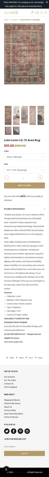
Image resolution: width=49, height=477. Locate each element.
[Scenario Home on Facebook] (13, 431)
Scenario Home (19, 472)
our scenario (9, 377)
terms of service (11, 417)
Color (6, 151)
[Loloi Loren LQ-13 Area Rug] (24, 53)
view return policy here (13, 342)
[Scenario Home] (11, 12)
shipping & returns (12, 400)
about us (8, 407)
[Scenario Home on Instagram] (27, 431)
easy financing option (13, 414)
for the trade (10, 380)
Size (6, 164)
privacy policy (10, 410)
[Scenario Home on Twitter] (7, 431)
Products (14, 20)
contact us (8, 384)
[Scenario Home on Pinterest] (20, 431)
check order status (12, 403)
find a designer (10, 387)
